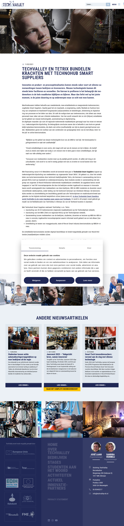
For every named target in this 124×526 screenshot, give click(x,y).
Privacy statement (58, 499)
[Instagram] (52, 520)
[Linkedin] (49, 520)
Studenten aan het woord (62, 469)
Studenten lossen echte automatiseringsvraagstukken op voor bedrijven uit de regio (22, 357)
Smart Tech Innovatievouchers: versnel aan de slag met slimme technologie (98, 357)
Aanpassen (60, 280)
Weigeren (36, 280)
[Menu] (119, 4)
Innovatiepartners (58, 486)
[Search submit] (108, 4)
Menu (114, 4)
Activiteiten (59, 475)
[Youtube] (56, 520)
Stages (54, 462)
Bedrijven (57, 457)
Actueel (55, 480)
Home (53, 444)
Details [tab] (62, 248)
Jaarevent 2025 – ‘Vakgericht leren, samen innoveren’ (59, 355)
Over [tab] (89, 248)
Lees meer (87, 280)
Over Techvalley (59, 451)
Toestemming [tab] (35, 248)
